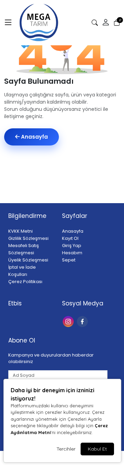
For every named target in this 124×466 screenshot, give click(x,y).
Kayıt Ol (70, 238)
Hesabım (72, 252)
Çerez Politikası (25, 281)
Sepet (68, 260)
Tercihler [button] (65, 449)
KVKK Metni (20, 231)
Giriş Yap (71, 245)
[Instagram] (69, 321)
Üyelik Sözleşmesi (28, 260)
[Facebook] (83, 321)
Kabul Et (97, 449)
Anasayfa (34, 136)
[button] (8, 22)
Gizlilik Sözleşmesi (28, 238)
